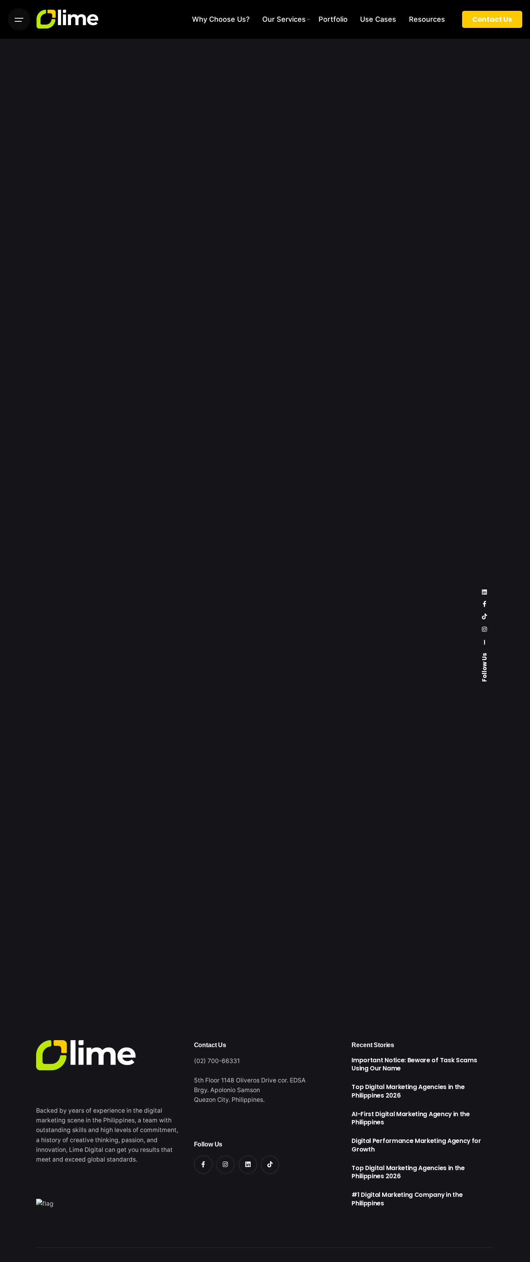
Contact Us (492, 19)
